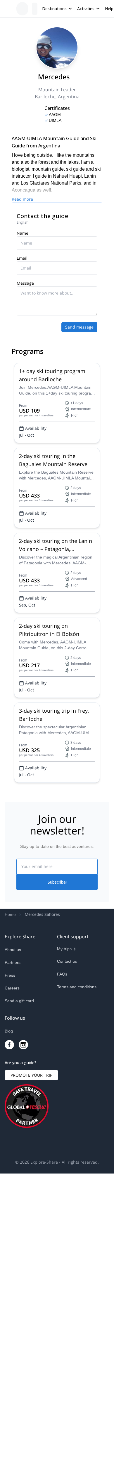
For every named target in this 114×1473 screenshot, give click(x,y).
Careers (12, 988)
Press (10, 975)
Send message (79, 327)
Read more (22, 199)
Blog (9, 1031)
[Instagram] (23, 1044)
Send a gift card (19, 1000)
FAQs (62, 974)
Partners (12, 962)
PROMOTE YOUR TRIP (31, 1075)
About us (13, 949)
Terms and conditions (76, 987)
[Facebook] (9, 1044)
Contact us (67, 961)
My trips (64, 948)
